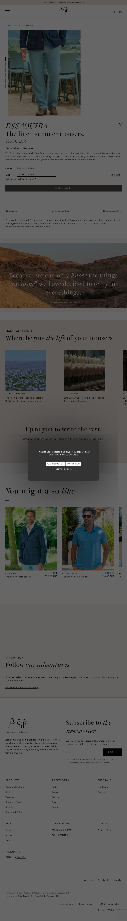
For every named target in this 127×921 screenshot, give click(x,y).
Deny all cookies (63, 469)
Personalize (73, 464)
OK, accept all (55, 464)
